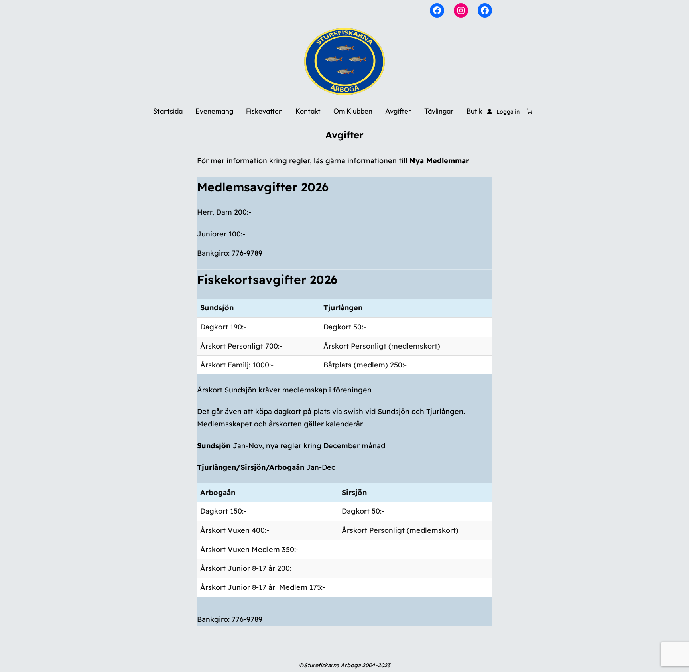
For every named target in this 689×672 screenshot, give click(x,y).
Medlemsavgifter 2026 (263, 187)
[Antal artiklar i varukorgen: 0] (529, 111)
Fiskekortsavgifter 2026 (267, 279)
